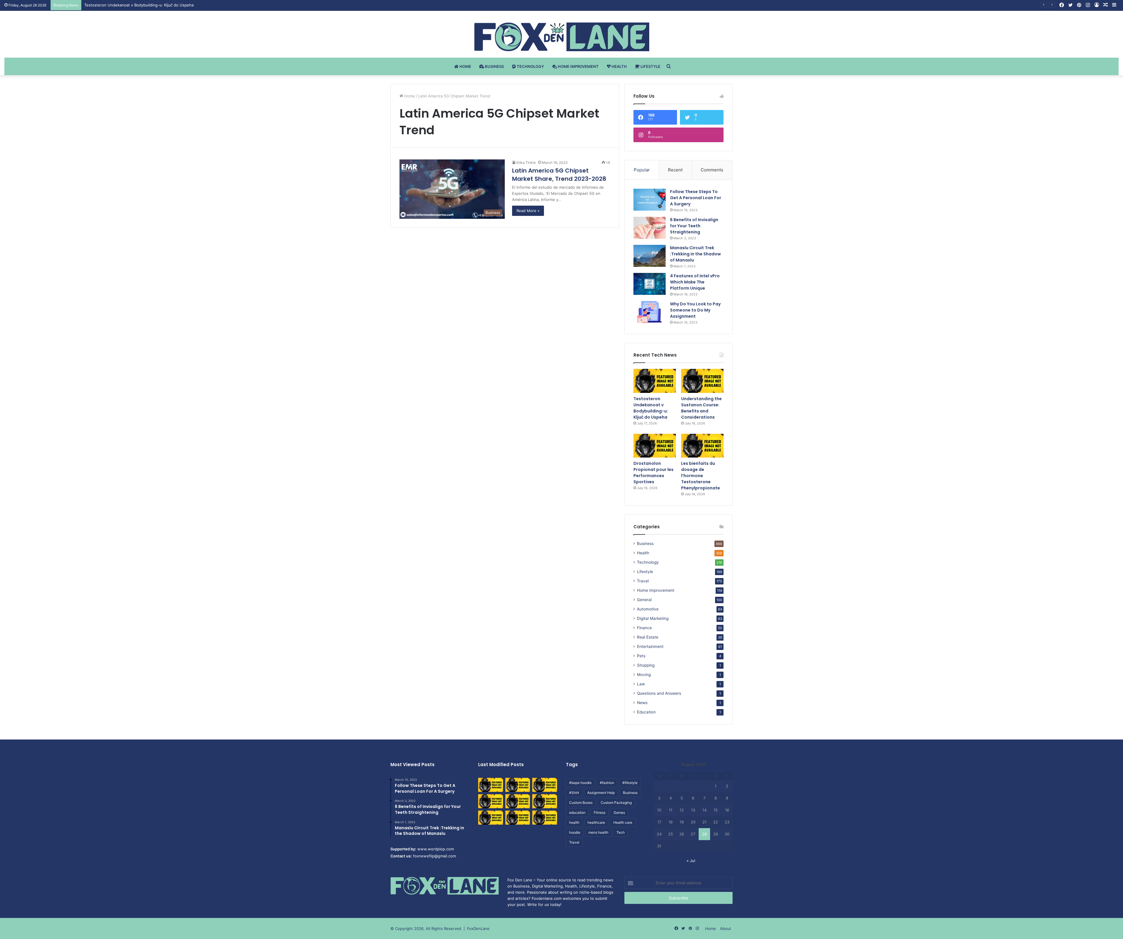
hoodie (574, 832)
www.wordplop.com (435, 849)
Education (646, 712)
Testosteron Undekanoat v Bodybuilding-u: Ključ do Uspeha (650, 408)
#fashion (607, 782)
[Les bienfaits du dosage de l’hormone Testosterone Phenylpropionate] (702, 446)
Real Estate (647, 637)
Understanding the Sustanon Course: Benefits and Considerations (145, 5)
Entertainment (650, 646)
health (574, 822)
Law (641, 684)
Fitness (599, 812)
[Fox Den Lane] (561, 37)
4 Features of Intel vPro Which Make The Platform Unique (695, 282)
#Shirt (574, 792)
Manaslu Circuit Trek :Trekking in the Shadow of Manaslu (695, 254)
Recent (675, 170)
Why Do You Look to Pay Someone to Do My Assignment (695, 310)
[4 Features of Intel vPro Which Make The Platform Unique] (649, 284)
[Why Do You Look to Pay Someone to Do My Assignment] (649, 312)
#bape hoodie (580, 782)
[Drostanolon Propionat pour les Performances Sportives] (654, 446)
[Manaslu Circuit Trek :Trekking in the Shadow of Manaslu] (649, 256)
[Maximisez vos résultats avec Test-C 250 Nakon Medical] (490, 818)
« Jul (691, 860)
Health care (622, 822)
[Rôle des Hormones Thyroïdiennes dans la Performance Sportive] (517, 818)
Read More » (528, 210)
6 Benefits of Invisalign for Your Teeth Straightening (694, 226)
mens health (598, 832)
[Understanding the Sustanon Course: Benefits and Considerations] (702, 381)
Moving (644, 674)
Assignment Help (601, 792)
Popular (642, 170)
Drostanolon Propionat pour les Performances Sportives (653, 472)
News (642, 702)
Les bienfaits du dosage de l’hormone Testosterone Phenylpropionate (700, 475)
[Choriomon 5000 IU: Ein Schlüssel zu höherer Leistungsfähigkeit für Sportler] (490, 785)
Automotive (648, 609)
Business (494, 66)
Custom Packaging (616, 802)
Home (465, 66)
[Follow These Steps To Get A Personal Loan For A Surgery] (649, 200)
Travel (643, 581)
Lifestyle (650, 66)
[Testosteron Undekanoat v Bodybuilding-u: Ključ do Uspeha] (654, 381)
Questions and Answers (659, 693)
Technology (530, 66)
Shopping (645, 665)
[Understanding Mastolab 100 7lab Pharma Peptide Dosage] (544, 818)
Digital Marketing (653, 618)
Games (619, 812)
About (725, 928)
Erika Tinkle (526, 162)
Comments (712, 170)
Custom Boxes (580, 802)
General (644, 599)
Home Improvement (578, 66)
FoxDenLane (478, 928)
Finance (644, 627)
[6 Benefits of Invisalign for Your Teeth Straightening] (649, 228)
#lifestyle (630, 782)
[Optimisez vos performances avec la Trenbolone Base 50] (544, 801)
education (577, 812)
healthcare (596, 822)
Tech (620, 832)
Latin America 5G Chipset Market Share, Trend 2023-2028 (559, 174)
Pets (641, 655)
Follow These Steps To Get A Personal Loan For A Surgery (695, 198)
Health (619, 66)
